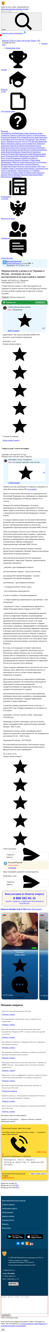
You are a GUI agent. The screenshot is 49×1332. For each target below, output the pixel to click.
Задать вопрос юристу (11, 440)
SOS (3, 45)
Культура (4, 154)
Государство (20, 139)
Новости (18, 160)
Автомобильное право (20, 133)
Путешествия (6, 166)
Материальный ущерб (24, 154)
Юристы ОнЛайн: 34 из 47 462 (13, 909)
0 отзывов (12, 868)
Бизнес (14, 137)
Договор (42, 139)
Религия (20, 166)
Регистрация (37, 909)
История (9, 150)
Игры (16, 146)
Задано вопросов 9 (13, 263)
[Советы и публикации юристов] (3, 5)
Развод (14, 166)
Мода (17, 156)
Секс (43, 166)
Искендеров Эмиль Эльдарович (20, 460)
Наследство (5, 158)
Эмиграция (33, 175)
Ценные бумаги (7, 175)
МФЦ (37, 156)
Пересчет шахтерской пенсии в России (16, 1011)
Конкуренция (18, 150)
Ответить (5, 297)
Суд (30, 171)
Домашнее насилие (14, 141)
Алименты (5, 135)
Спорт (3, 171)
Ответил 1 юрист (8, 1014)
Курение (11, 154)
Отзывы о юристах (8, 1204)
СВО (39, 166)
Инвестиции (6, 148)
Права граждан (14, 164)
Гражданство (30, 139)
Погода (35, 162)
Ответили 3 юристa (9, 1091)
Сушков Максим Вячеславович (19, 307)
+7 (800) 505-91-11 (8, 1270)
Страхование (11, 171)
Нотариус (26, 160)
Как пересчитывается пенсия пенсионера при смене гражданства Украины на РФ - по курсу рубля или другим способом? (23, 1031)
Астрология (37, 135)
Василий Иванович (14, 261)
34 (16, 1183)
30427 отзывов (26, 329)
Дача (37, 139)
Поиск (28, 909)
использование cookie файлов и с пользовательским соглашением (24, 1325)
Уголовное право (30, 173)
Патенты (28, 162)
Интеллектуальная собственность (24, 148)
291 (17, 1185)
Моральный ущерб (27, 156)
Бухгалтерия (22, 137)
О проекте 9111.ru (8, 1220)
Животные (43, 141)
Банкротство (6, 137)
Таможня (35, 171)
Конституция (29, 150)
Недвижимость (16, 158)
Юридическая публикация (11, 177)
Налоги (42, 156)
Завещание (10, 144)
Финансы (41, 173)
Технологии (6, 173)
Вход (3, 37)
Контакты (5, 1224)
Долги (3, 141)
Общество (16, 162)
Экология (25, 175)
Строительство (23, 171)
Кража (24, 152)
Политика (42, 162)
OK (3, 1330)
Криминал (37, 152)
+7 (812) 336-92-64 (8, 1276)
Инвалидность (35, 146)
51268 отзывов (26, 478)
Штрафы (17, 175)
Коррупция (10, 152)
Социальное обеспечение (24, 168)
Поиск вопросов (7, 1212)
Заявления (41, 144)
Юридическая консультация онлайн (15, 9)
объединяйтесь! (23, 7)
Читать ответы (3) (17, 297)
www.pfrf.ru (32, 489)
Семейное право (7, 168)
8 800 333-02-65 (8, 1178)
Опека (22, 162)
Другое (25, 141)
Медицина (37, 154)
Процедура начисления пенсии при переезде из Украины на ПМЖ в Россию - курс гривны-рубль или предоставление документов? (24, 1065)
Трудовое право (17, 173)
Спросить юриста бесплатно (12, 33)
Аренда (29, 135)
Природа (35, 164)
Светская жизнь (30, 166)
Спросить (20, 997)
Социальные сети (41, 168)
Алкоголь (14, 135)
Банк (44, 135)
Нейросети (27, 158)
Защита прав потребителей (26, 144)
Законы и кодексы (8, 1216)
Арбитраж (22, 135)
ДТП (30, 141)
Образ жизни (35, 160)
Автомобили (6, 133)
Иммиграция (24, 146)
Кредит (30, 152)
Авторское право (35, 133)
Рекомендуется (40, 302)
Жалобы (35, 141)
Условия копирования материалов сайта (22, 1265)
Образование (6, 162)
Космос (18, 152)
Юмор (40, 175)
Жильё (3, 144)
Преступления (26, 164)
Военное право (33, 137)
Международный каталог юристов (14, 1200)
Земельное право (7, 146)
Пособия (4, 164)
